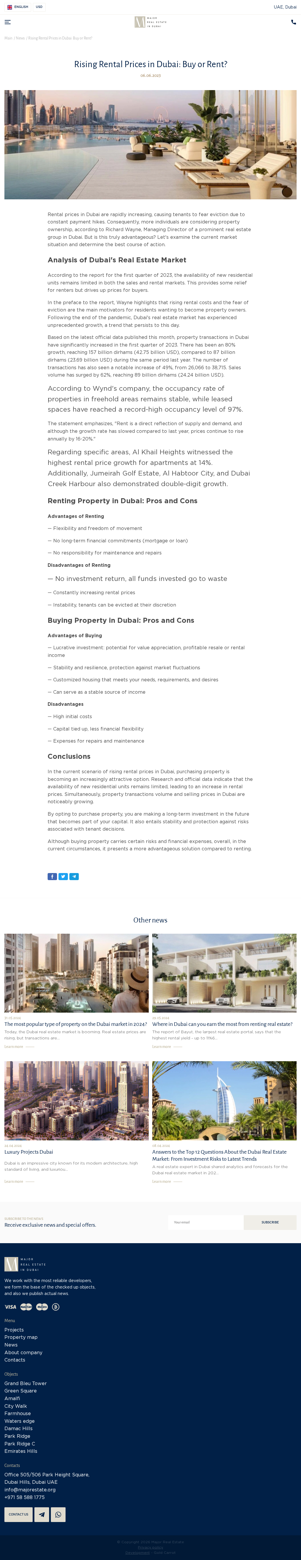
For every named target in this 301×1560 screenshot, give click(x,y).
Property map (21, 1337)
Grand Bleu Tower (25, 1384)
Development (138, 1552)
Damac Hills (18, 1429)
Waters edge (19, 1421)
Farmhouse (17, 1414)
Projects (14, 1330)
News (11, 1345)
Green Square (20, 1391)
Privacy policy (150, 1547)
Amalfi (12, 1399)
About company (23, 1353)
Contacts (14, 1360)
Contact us (18, 1514)
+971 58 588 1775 (24, 1498)
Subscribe (270, 1222)
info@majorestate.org (30, 1490)
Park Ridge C (19, 1444)
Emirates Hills (20, 1451)
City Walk (15, 1406)
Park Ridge (17, 1436)
